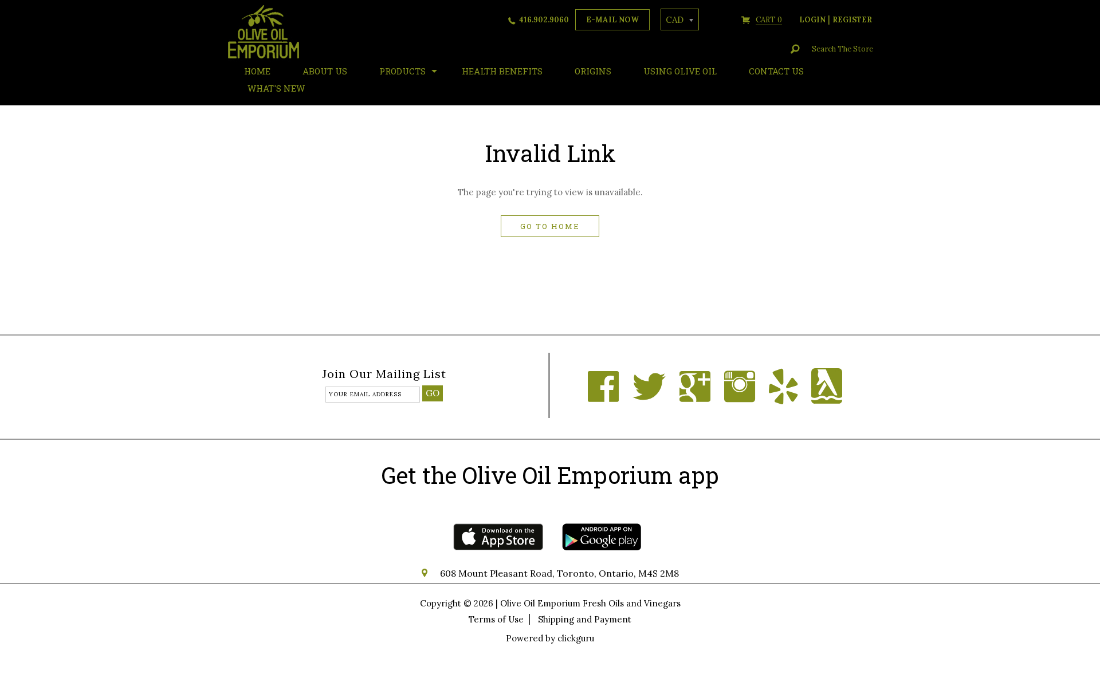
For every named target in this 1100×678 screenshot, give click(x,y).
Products (402, 71)
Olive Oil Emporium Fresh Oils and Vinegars (590, 603)
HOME (257, 71)
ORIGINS (593, 71)
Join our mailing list (384, 374)
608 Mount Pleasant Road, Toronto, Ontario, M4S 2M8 (559, 573)
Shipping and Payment (584, 619)
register (852, 20)
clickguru (575, 638)
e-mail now (612, 20)
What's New (276, 88)
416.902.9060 (544, 20)
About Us (324, 71)
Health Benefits (502, 71)
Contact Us (776, 71)
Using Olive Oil (680, 71)
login (812, 20)
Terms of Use (496, 619)
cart (769, 20)
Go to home (550, 226)
